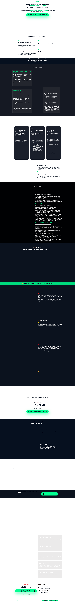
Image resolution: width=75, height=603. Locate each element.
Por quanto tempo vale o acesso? (44, 468)
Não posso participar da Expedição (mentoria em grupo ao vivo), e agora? (49, 473)
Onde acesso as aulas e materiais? (44, 478)
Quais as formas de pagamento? (44, 480)
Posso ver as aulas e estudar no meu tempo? (46, 470)
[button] (12, 266)
